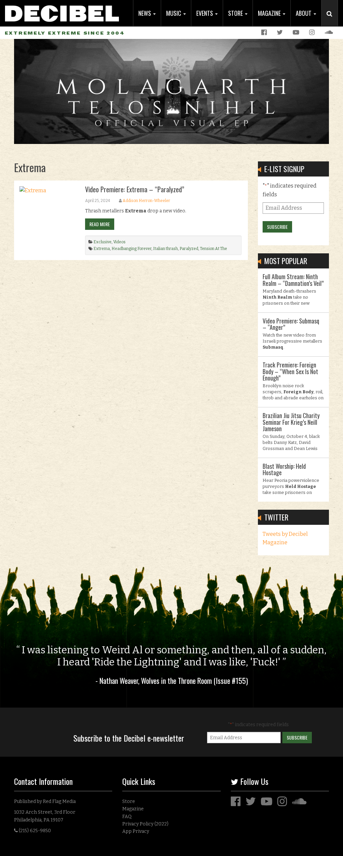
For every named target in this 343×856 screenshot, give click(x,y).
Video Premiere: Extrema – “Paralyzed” (134, 189)
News (145, 13)
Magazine (270, 13)
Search (332, 20)
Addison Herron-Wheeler (146, 200)
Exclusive (102, 242)
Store (236, 13)
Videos (119, 242)
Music (174, 13)
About (304, 13)
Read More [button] (99, 224)
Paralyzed (189, 248)
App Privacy (135, 831)
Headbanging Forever (131, 248)
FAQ (127, 816)
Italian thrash (165, 248)
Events (205, 13)
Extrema (101, 248)
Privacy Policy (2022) (145, 824)
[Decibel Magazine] (62, 11)
